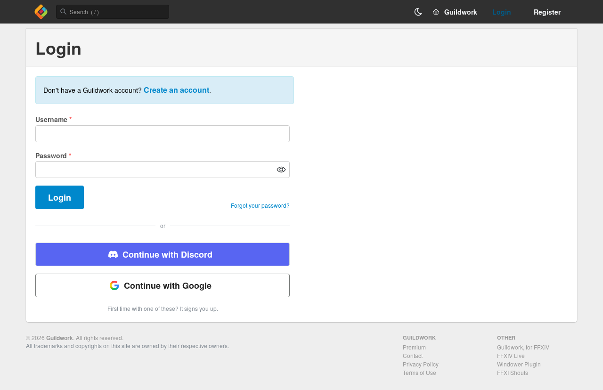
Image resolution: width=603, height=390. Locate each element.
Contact (413, 355)
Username (53, 119)
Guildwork (59, 337)
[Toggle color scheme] (418, 12)
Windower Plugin (519, 364)
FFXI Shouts (512, 372)
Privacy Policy (421, 364)
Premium (414, 347)
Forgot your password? (260, 205)
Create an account (176, 89)
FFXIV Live (511, 355)
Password (53, 155)
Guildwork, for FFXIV (523, 347)
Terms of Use (419, 372)
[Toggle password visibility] (281, 169)
